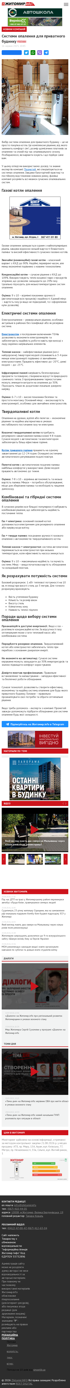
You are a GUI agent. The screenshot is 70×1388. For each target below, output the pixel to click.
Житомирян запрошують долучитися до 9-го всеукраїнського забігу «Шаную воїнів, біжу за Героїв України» (34, 937)
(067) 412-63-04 (37, 1228)
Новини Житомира (15, 891)
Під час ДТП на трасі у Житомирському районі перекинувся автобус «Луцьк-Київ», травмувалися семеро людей (33, 901)
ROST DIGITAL (24, 1383)
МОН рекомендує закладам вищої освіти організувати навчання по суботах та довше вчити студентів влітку (30, 948)
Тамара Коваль (34, 1216)
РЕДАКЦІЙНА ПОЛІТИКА (10, 1336)
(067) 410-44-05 (17, 1208)
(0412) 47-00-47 (17, 1228)
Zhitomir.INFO (19, 1380)
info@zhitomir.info (25, 1205)
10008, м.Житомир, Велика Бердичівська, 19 (37, 1212)
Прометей (30, 169)
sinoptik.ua (39, 1369)
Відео (7, 803)
